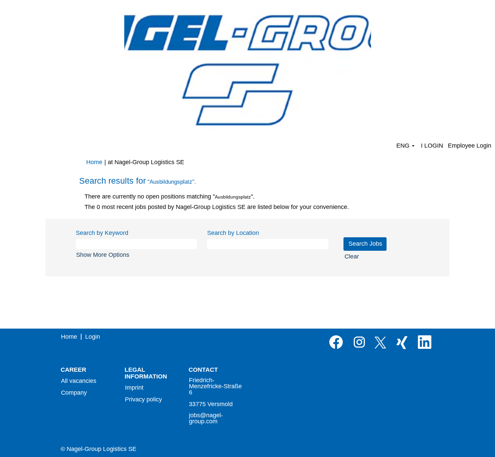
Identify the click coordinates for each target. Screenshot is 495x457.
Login (92, 336)
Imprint (134, 387)
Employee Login (469, 145)
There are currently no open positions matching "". (170, 196)
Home (94, 162)
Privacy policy (143, 399)
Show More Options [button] (102, 254)
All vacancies (78, 380)
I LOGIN (432, 145)
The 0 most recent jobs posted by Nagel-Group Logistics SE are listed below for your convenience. (217, 207)
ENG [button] (403, 145)
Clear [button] (351, 256)
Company (74, 392)
